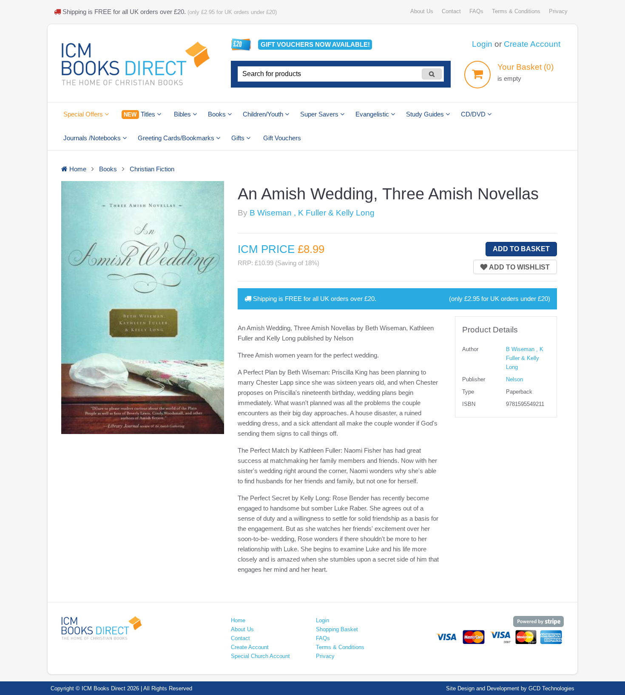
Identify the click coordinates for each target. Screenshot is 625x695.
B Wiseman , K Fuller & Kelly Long (312, 212)
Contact (451, 11)
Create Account (532, 44)
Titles (140, 114)
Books (217, 114)
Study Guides (426, 114)
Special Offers (84, 114)
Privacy (558, 11)
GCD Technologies (551, 688)
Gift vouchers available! (315, 44)
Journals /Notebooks (92, 138)
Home (238, 620)
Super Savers (320, 114)
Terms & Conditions (516, 11)
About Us (421, 11)
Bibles (183, 114)
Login (482, 44)
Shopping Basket (337, 629)
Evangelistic (373, 114)
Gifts (238, 138)
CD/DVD (474, 114)
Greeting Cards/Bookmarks (177, 138)
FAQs (476, 11)
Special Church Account (260, 656)
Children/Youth (264, 114)
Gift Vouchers (282, 138)
